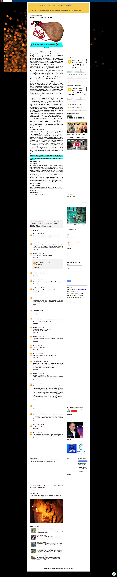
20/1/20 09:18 (40, 310)
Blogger (71, 568)
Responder (35, 238)
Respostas (36, 260)
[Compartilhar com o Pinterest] (58, 221)
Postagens (71, 234)
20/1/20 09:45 (41, 336)
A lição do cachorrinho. (41, 535)
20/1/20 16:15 (47, 262)
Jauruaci (35, 310)
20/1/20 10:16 (41, 353)
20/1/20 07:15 (41, 253)
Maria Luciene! (39, 262)
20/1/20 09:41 (41, 327)
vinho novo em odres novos (53, 223)
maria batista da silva (38, 297)
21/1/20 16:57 (41, 432)
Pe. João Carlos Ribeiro (75, 242)
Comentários (71, 237)
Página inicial (46, 485)
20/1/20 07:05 (41, 243)
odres (43, 223)
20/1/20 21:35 (41, 424)
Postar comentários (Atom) (39, 487)
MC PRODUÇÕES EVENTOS (73, 293)
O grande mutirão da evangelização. (44, 549)
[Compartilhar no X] (56, 221)
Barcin (61, 568)
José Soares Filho (37, 361)
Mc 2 (39, 223)
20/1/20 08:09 (42, 287)
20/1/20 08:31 (46, 297)
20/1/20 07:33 (41, 272)
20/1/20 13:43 (39, 383)
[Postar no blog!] (55, 221)
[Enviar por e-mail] (53, 221)
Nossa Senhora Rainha (41, 542)
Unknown (35, 233)
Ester (34, 383)
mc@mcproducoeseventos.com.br (76, 297)
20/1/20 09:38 (41, 318)
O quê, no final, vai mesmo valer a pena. (45, 528)
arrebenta (35, 223)
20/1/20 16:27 (41, 412)
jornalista (71, 244)
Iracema (35, 405)
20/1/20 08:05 (41, 280)
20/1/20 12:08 (45, 361)
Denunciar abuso (71, 302)
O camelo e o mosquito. (41, 555)
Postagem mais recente (35, 485)
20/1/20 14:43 (40, 405)
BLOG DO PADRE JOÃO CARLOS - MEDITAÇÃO (51, 5)
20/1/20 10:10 (41, 345)
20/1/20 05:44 (41, 233)
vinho (46, 223)
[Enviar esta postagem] (51, 221)
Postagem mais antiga (58, 485)
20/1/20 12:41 (41, 373)
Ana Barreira (36, 287)
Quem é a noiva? (34, 493)
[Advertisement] (46, 206)
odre (41, 223)
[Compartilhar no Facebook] (57, 221)
